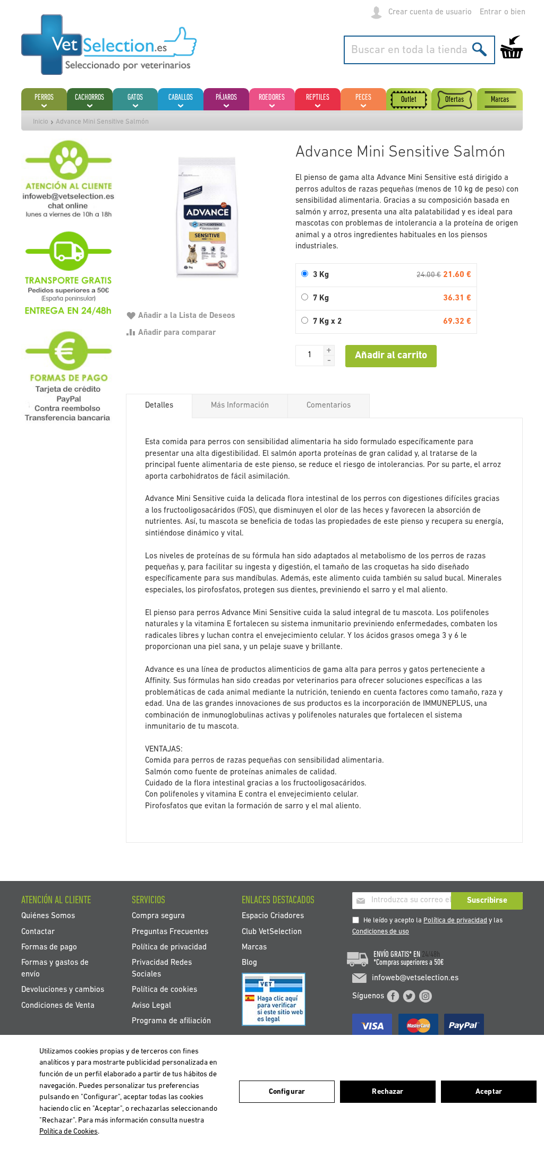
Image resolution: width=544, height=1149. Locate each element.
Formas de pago (49, 948)
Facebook (393, 996)
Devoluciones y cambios (62, 990)
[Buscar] (479, 49)
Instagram (425, 996)
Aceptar (488, 1092)
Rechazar (387, 1092)
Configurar (287, 1092)
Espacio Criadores (273, 916)
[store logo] (109, 44)
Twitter (409, 996)
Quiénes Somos (48, 916)
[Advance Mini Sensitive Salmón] (205, 217)
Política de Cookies (68, 1132)
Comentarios (329, 406)
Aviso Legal (151, 1005)
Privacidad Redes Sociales (162, 968)
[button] (329, 350)
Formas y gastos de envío (55, 968)
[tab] (159, 406)
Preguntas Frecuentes (170, 932)
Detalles (159, 406)
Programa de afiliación (171, 1021)
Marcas (254, 948)
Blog (249, 963)
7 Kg (321, 299)
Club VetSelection (272, 932)
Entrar (491, 12)
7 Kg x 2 (327, 322)
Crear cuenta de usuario (430, 12)
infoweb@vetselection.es (415, 978)
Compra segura (158, 916)
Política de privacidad (455, 920)
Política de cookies (164, 990)
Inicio (40, 121)
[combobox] (419, 50)
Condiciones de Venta (58, 1005)
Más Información (240, 406)
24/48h (431, 955)
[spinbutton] (309, 355)
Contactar (38, 932)
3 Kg (321, 275)
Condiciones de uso (380, 931)
